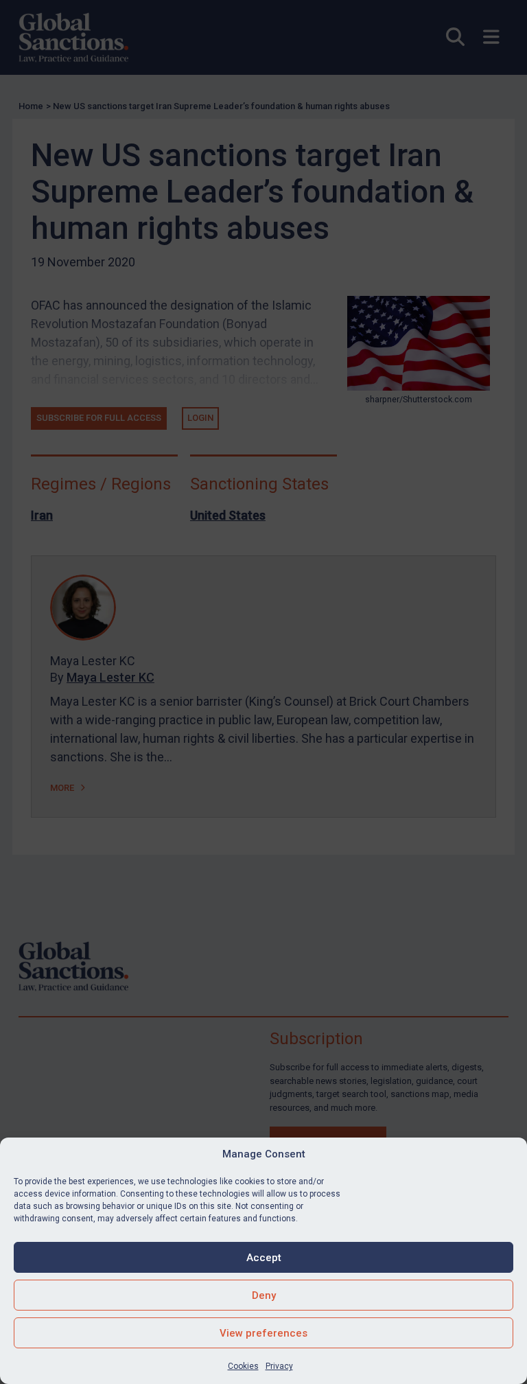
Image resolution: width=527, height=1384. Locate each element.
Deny (264, 1295)
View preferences (263, 1333)
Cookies (243, 1366)
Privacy (279, 1366)
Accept (263, 1258)
